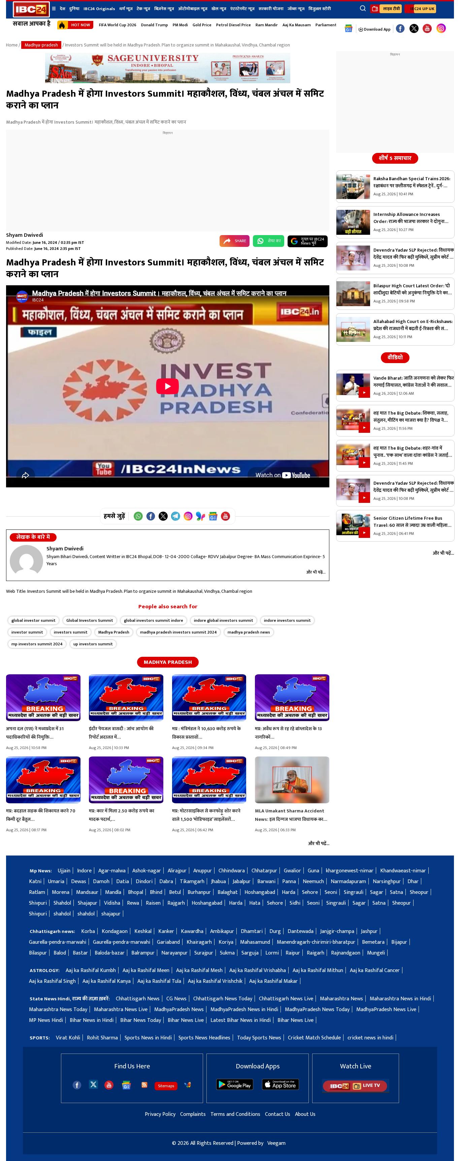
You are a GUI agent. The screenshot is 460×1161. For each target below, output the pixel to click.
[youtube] (427, 28)
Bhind (156, 892)
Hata (254, 903)
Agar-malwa (112, 870)
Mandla (113, 892)
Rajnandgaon (345, 953)
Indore (84, 870)
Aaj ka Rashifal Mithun (318, 970)
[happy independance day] (167, 81)
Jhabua (218, 881)
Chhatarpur (264, 870)
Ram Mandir (267, 25)
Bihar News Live (186, 1020)
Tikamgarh (192, 881)
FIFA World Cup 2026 (117, 25)
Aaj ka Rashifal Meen (146, 970)
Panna (289, 881)
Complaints (193, 1114)
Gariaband (168, 942)
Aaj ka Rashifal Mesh (199, 970)
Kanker (166, 931)
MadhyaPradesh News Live (386, 1009)
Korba (88, 931)
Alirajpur (177, 870)
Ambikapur (222, 931)
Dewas (78, 881)
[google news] (348, 28)
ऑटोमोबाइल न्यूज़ (192, 8)
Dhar (413, 881)
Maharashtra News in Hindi (400, 998)
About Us (305, 1114)
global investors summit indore (153, 620)
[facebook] (77, 1085)
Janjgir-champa (337, 931)
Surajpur (203, 953)
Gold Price (202, 25)
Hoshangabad (259, 892)
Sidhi (295, 903)
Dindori (144, 881)
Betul (175, 892)
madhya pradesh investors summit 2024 (178, 632)
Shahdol (62, 903)
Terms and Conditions (235, 1114)
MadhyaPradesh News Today (317, 1009)
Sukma (227, 953)
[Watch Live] (355, 1091)
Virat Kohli (68, 1037)
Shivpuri (38, 903)
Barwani (266, 881)
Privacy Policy (160, 1114)
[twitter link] (414, 28)
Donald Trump (154, 25)
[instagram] (441, 28)
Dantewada (301, 931)
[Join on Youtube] (225, 516)
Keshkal (143, 931)
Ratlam (37, 892)
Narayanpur (174, 953)
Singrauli (353, 892)
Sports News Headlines (204, 1037)
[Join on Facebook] (150, 516)
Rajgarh (176, 903)
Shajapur (87, 903)
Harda (288, 892)
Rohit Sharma (102, 1037)
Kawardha (192, 931)
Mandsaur (87, 892)
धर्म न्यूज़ (126, 8)
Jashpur (369, 931)
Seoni (331, 892)
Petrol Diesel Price (233, 25)
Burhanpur (199, 892)
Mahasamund (255, 942)
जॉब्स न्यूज (296, 8)
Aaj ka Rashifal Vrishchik (215, 981)
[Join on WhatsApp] (138, 516)
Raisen (153, 903)
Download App (377, 29)
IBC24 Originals (99, 8)
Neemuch (313, 881)
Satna (396, 892)
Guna (313, 870)
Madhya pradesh (168, 662)
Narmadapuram (348, 881)
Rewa (133, 903)
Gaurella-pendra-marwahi (57, 942)
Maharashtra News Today (58, 1009)
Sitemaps (166, 1086)
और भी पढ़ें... (316, 572)
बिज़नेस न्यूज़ (164, 8)
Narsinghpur (387, 881)
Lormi (272, 953)
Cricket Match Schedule (314, 1037)
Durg (275, 931)
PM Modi (180, 25)
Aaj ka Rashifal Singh (52, 981)
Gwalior (292, 870)
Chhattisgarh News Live (286, 998)
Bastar (80, 953)
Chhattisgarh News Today (222, 998)
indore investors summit (287, 620)
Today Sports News (259, 1037)
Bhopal (135, 892)
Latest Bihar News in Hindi (240, 1020)
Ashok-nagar (146, 870)
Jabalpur (242, 881)
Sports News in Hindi (148, 1037)
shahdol (62, 913)
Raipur (293, 953)
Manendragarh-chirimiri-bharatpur (316, 942)
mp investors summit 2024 (37, 644)
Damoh (101, 881)
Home (12, 45)
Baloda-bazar (110, 953)
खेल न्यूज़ (218, 8)
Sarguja (250, 953)
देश (62, 8)
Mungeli (376, 953)
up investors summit (93, 644)
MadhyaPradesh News (179, 1009)
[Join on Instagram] (188, 516)
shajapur (111, 913)
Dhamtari (252, 931)
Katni (35, 881)
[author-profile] (26, 561)
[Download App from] (234, 1088)
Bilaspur (38, 953)
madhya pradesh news (249, 632)
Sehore (310, 892)
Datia (122, 881)
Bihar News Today (140, 1020)
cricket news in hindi (370, 1037)
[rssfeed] (144, 1085)
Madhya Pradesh (113, 632)
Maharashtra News (341, 998)
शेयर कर (274, 240)
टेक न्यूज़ (143, 8)
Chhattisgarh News (138, 998)
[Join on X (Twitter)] (163, 516)
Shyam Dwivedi (24, 235)
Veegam (276, 1143)
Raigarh (315, 953)
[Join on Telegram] (175, 516)
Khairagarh (199, 942)
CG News (176, 998)
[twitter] (93, 1084)
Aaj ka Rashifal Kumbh (91, 970)
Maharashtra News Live (120, 1009)
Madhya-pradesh (41, 45)
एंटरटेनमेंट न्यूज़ (242, 8)
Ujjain (64, 870)
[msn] (187, 1085)
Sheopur (419, 892)
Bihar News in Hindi (91, 1020)
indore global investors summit (223, 620)
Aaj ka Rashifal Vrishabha (257, 970)
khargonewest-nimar (349, 870)
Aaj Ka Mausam (297, 25)
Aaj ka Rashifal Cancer (375, 970)
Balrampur (143, 953)
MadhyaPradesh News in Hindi (244, 1009)
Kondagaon (115, 931)
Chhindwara (232, 870)
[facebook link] (400, 28)
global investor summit (33, 620)
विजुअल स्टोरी (319, 8)
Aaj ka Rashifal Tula (159, 981)
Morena (60, 892)
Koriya (226, 942)
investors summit (71, 632)
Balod (60, 953)
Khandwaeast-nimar (403, 870)
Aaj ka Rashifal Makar (273, 981)
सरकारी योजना (271, 8)
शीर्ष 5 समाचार (395, 158)
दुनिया (74, 8)
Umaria (56, 881)
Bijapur (399, 942)
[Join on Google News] (213, 516)
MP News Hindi (46, 1020)
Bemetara (373, 942)
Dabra (166, 881)
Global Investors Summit (89, 620)
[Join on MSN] (200, 516)
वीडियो (395, 357)
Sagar (376, 892)
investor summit (27, 632)
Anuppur (202, 870)
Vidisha (112, 903)
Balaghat (228, 892)
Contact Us (277, 1114)
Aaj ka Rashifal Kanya (107, 981)
